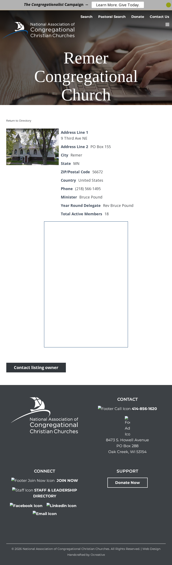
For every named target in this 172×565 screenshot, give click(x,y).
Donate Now (127, 482)
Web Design (151, 549)
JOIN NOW (67, 480)
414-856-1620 (144, 408)
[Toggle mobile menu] (167, 24)
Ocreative (98, 555)
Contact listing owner (36, 367)
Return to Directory (18, 120)
